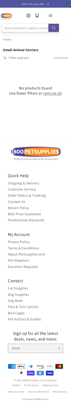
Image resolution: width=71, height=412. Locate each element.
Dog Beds (15, 300)
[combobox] (30, 27)
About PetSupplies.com (26, 254)
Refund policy (60, 391)
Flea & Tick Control (23, 306)
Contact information (38, 391)
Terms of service (16, 391)
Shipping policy (50, 385)
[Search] (53, 28)
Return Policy (18, 208)
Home (7, 39)
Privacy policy (31, 385)
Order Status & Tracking (27, 195)
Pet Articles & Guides (24, 319)
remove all (52, 93)
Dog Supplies (18, 294)
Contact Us (16, 201)
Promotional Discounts (26, 220)
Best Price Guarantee (24, 214)
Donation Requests (23, 266)
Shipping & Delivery (23, 183)
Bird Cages (16, 313)
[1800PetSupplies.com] (6, 16)
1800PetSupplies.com (33, 380)
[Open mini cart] (37, 15)
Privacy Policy (19, 241)
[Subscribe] (58, 348)
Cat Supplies (18, 288)
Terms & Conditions (23, 248)
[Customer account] (28, 15)
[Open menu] (50, 15)
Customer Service (22, 189)
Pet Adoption (18, 260)
